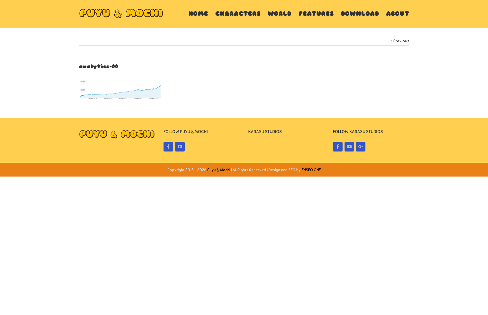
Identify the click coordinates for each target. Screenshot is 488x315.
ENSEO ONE (311, 170)
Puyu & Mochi (218, 170)
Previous (401, 41)
